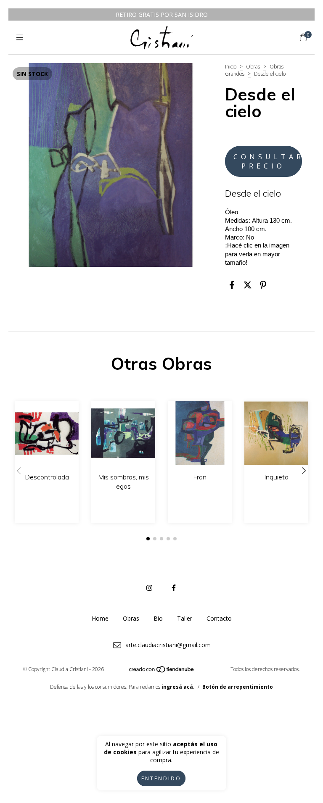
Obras (253, 66)
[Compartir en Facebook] (232, 285)
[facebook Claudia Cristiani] (173, 588)
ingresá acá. (178, 686)
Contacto (219, 618)
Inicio (230, 66)
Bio (158, 618)
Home (100, 618)
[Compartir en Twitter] (247, 285)
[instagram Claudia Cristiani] (149, 588)
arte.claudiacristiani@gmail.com (168, 645)
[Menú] (20, 37)
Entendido (161, 778)
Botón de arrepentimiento (237, 686)
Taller (184, 618)
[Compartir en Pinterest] (263, 285)
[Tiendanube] (162, 671)
